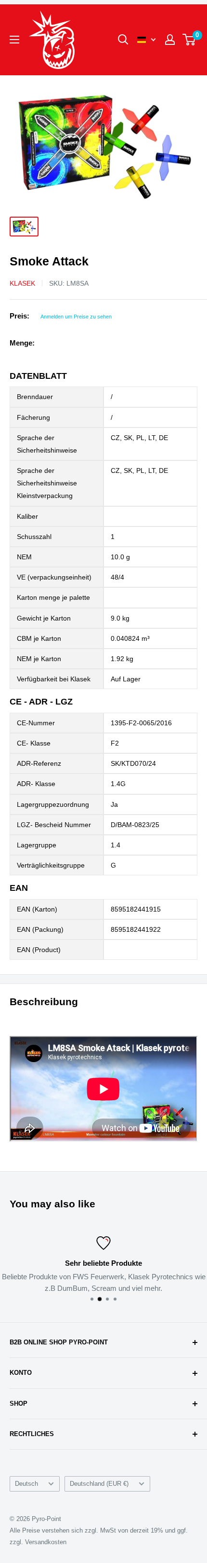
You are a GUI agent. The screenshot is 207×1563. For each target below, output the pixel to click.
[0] (189, 39)
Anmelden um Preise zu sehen (76, 316)
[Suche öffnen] (123, 39)
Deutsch (26, 1483)
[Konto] (170, 39)
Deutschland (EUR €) (99, 1483)
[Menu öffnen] (14, 39)
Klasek (22, 283)
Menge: (22, 343)
